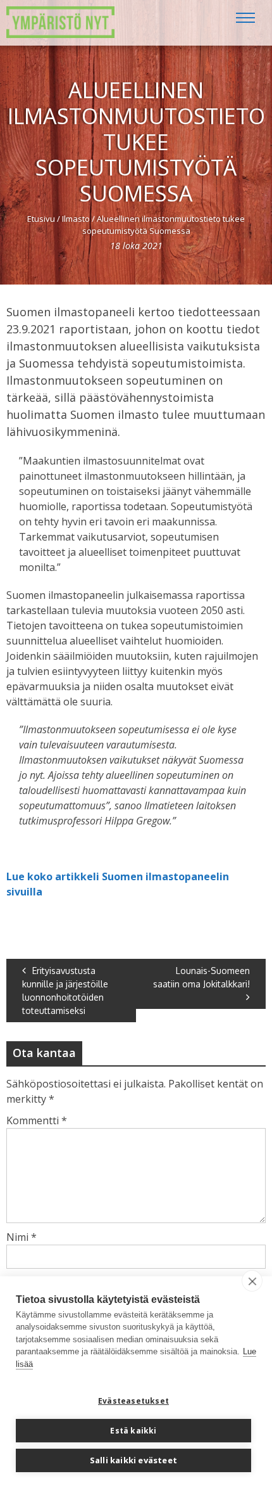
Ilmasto (76, 218)
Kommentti (36, 1120)
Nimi (21, 1237)
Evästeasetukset (133, 1400)
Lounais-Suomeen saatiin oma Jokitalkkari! (201, 977)
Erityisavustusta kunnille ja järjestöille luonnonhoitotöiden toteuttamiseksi (65, 990)
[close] (252, 1281)
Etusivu (41, 218)
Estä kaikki (133, 1430)
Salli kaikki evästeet (133, 1460)
